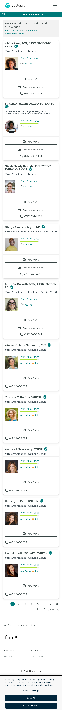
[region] (31, 692)
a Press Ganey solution (20, 625)
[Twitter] (16, 637)
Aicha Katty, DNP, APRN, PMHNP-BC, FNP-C (28, 45)
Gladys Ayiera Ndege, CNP (23, 227)
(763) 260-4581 (33, 274)
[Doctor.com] (16, 6)
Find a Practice (11, 656)
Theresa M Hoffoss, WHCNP (23, 397)
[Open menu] (55, 6)
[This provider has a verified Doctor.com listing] (16, 46)
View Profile (33, 79)
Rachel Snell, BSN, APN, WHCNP (26, 553)
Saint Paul (33, 30)
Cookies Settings (31, 690)
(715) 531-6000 (33, 216)
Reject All (31, 698)
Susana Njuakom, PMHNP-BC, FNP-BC (30, 103)
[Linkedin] (11, 637)
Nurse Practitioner (14, 33)
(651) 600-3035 (18, 386)
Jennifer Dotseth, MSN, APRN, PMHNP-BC (30, 285)
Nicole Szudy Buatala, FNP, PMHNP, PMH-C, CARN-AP (28, 167)
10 (43, 609)
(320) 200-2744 (33, 334)
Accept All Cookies (31, 705)
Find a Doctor (12, 30)
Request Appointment (33, 87)
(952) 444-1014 (33, 93)
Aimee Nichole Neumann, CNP (26, 345)
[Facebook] (6, 637)
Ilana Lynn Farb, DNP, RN (22, 501)
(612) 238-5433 (33, 156)
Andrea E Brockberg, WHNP (24, 449)
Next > (53, 609)
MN (23, 30)
